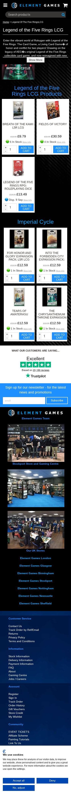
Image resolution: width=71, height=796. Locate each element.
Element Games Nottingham (36, 588)
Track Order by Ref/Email (24, 629)
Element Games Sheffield (35, 603)
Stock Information (19, 656)
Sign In (13, 697)
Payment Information (21, 663)
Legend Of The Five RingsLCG (27, 22)
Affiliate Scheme (18, 735)
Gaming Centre (18, 675)
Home (6, 22)
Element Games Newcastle (36, 595)
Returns (13, 633)
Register (14, 694)
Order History (17, 705)
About (12, 671)
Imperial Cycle (18, 68)
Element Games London (35, 558)
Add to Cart (26, 149)
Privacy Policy (17, 637)
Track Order (16, 701)
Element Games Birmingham (35, 573)
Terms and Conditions (22, 641)
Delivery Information (21, 660)
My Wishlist (15, 716)
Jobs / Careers (17, 678)
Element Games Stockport (35, 580)
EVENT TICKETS (19, 731)
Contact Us (15, 626)
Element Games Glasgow (36, 565)
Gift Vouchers (17, 709)
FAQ (11, 667)
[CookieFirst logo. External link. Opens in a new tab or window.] (4, 751)
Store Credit (16, 712)
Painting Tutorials (19, 739)
